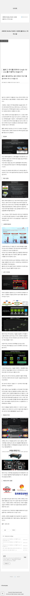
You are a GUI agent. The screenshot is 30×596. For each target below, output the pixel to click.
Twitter (12, 594)
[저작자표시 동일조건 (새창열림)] (17, 530)
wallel (21, 592)
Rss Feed (8, 594)
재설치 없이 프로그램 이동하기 (9, 550)
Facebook (15, 594)
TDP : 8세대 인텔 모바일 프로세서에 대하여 (11, 548)
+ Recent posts (4, 585)
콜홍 (4, 556)
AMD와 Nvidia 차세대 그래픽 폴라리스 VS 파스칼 (10, 18)
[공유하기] (7, 530)
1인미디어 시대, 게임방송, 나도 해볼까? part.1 (12, 542)
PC (3, 536)
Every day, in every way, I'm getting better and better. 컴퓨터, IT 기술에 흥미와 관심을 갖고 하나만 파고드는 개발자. (12, 559)
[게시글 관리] (9, 530)
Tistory (14, 592)
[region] (15, 47)
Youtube (19, 594)
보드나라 (7, 524)
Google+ (22, 594)
